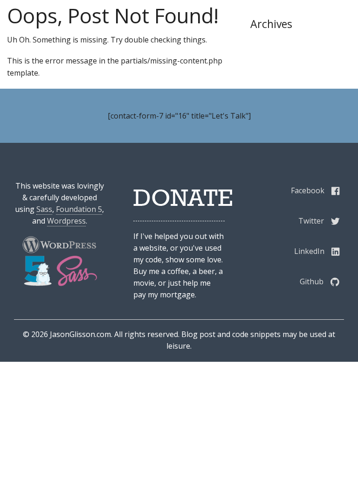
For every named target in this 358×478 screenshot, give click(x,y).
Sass (44, 209)
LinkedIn (309, 251)
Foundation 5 (79, 209)
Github (312, 281)
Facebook (307, 190)
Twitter (311, 221)
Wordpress (66, 221)
